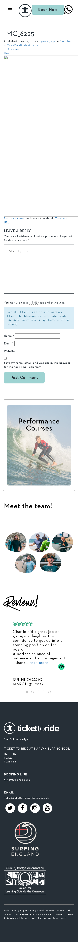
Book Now (47, 10)
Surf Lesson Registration (52, 917)
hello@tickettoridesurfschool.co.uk (26, 797)
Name (9, 336)
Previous (11, 49)
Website (9, 351)
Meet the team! (28, 506)
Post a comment (15, 218)
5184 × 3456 (48, 41)
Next (9, 53)
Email (9, 343)
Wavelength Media (35, 910)
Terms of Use (28, 917)
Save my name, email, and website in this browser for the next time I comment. (37, 365)
